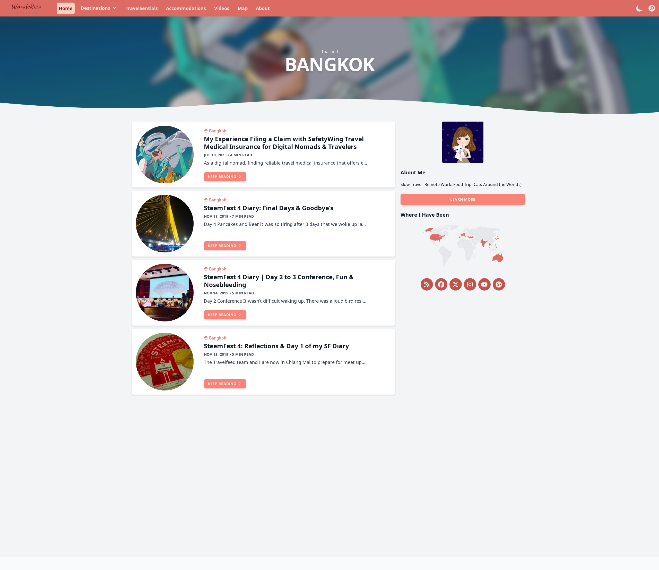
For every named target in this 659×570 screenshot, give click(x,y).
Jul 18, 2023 (215, 154)
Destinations (95, 8)
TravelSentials (142, 8)
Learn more (462, 199)
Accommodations (186, 8)
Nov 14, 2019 (216, 293)
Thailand (329, 51)
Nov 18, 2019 (216, 216)
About (263, 8)
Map (243, 8)
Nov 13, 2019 (216, 354)
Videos (221, 8)
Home (66, 8)
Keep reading (222, 176)
